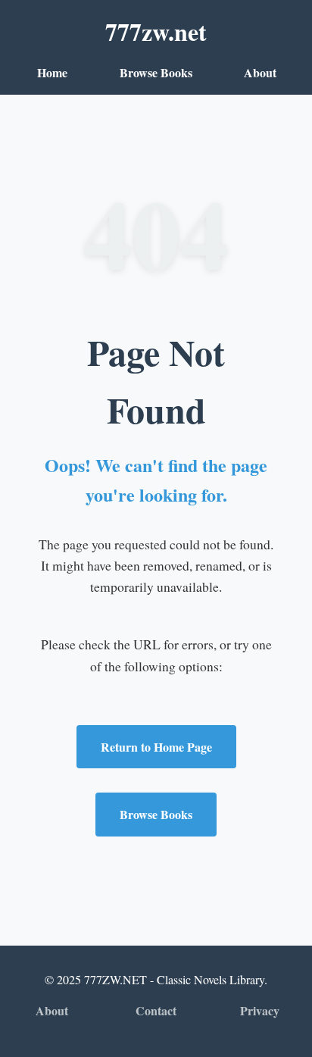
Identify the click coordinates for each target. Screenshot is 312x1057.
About (260, 72)
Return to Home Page (156, 746)
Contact (156, 1010)
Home (52, 72)
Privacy (259, 1010)
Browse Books (156, 72)
